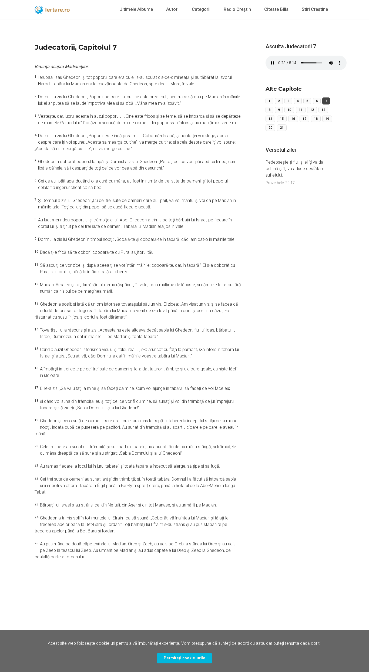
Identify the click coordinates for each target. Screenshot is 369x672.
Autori (172, 9)
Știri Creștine (315, 9)
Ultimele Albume (136, 9)
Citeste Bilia (276, 9)
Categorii (201, 9)
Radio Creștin (237, 9)
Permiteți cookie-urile (184, 658)
